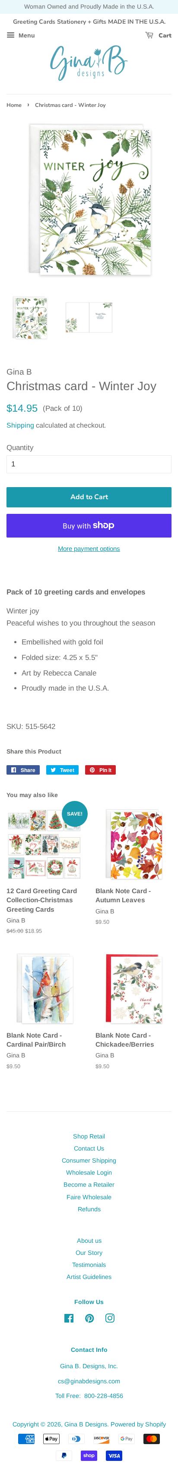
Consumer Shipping (89, 1160)
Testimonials (89, 1264)
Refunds (89, 1209)
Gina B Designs (85, 1424)
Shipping (20, 425)
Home (14, 105)
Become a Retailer (89, 1184)
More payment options (89, 548)
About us (89, 1240)
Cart (164, 35)
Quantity (20, 448)
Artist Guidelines (89, 1276)
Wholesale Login (89, 1172)
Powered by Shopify (138, 1424)
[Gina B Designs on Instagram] (109, 1320)
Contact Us (89, 1148)
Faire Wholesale (89, 1197)
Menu (26, 35)
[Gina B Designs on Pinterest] (89, 1320)
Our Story (89, 1252)
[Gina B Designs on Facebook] (69, 1320)
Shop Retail (89, 1136)
